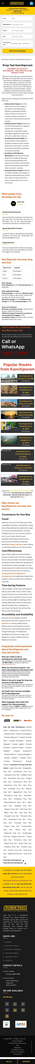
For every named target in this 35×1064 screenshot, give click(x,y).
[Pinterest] (7, 1016)
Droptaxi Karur (14, 730)
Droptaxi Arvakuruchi (22, 751)
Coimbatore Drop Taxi (11, 775)
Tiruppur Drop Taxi (11, 826)
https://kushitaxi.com (8, 664)
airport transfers (16, 544)
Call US (8, 1061)
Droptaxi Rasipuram (10, 737)
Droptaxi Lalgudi (17, 744)
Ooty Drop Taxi (25, 812)
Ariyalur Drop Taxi (15, 768)
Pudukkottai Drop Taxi (22, 799)
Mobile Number (7, 24)
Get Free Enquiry (17, 51)
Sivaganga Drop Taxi (23, 806)
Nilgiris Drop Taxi (10, 812)
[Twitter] (7, 1010)
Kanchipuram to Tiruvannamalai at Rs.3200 (23, 454)
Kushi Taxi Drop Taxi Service (17, 880)
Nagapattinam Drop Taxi (22, 792)
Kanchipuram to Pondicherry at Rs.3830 (25, 426)
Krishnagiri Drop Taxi (16, 789)
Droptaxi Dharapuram (12, 761)
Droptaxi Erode (9, 734)
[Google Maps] (7, 1004)
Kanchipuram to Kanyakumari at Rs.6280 (25, 479)
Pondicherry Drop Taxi (22, 840)
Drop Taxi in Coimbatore (13, 949)
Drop (4, 36)
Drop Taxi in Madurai (12, 953)
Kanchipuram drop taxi (23, 59)
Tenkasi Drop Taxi (25, 843)
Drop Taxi (8, 942)
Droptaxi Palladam (10, 758)
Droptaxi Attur (25, 758)
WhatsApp (26, 1061)
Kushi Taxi (4, 59)
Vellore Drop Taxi (23, 830)
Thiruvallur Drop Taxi (11, 816)
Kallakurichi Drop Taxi (15, 854)
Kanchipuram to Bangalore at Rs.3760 (25, 440)
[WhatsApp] (15, 1004)
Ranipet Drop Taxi (10, 843)
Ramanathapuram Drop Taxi (14, 802)
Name (4, 18)
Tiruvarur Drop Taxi (14, 850)
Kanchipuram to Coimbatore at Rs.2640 (25, 390)
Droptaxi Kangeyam (24, 754)
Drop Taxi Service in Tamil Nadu (20, 491)
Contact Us (8, 960)
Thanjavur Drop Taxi (11, 809)
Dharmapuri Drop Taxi (16, 778)
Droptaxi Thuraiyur (17, 747)
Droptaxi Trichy (26, 730)
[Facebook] (23, 1004)
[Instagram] (23, 1010)
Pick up (5, 30)
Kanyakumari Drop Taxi (12, 785)
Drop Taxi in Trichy (11, 957)
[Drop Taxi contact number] (31, 3)
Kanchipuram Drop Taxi (22, 771)
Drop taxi (12, 59)
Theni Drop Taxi (25, 809)
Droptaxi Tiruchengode (23, 734)
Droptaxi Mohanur (10, 754)
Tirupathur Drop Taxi (11, 847)
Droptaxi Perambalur (16, 741)
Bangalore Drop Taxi (18, 836)
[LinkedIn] (15, 1010)
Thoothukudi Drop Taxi (17, 819)
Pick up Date (6, 42)
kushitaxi (5, 623)
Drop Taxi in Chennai (12, 946)
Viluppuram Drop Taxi (12, 833)
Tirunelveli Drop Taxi (23, 823)
